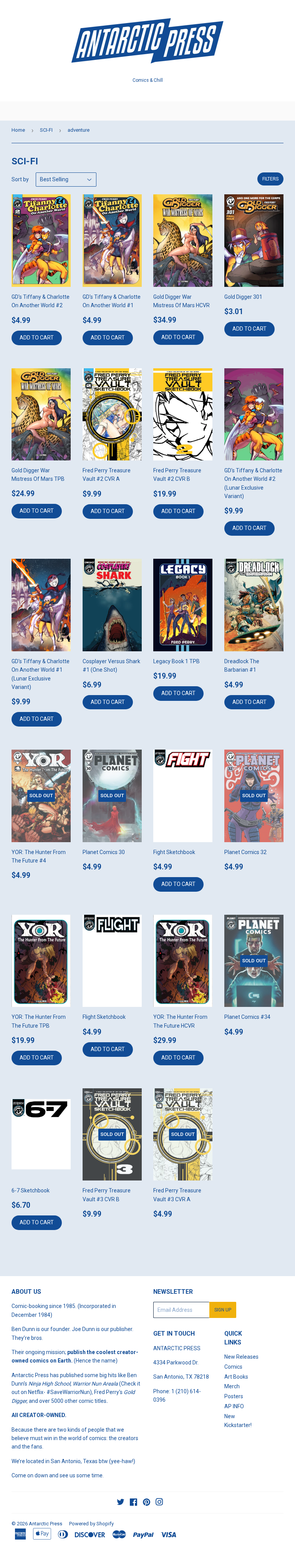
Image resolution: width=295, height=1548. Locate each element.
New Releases (241, 1357)
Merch (232, 1386)
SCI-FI (46, 130)
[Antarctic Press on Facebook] (133, 1503)
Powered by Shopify (91, 1523)
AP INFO (234, 1406)
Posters (233, 1396)
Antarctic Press (45, 1523)
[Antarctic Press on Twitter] (120, 1503)
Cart (283, 111)
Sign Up (222, 1310)
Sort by (20, 179)
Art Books (236, 1377)
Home (18, 130)
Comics (233, 1367)
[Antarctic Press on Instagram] (159, 1503)
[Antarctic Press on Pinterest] (147, 1503)
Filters (270, 179)
